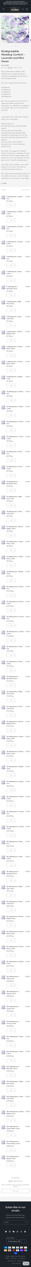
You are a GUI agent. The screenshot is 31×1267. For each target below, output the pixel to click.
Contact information (16, 1263)
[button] (3, 9)
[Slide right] (19, 46)
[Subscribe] (26, 1222)
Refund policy (14, 1258)
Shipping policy (21, 1261)
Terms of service (12, 1261)
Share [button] (5, 183)
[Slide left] (12, 46)
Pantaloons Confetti (14, 1256)
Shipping (10, 67)
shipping (20, 1185)
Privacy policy (22, 1258)
